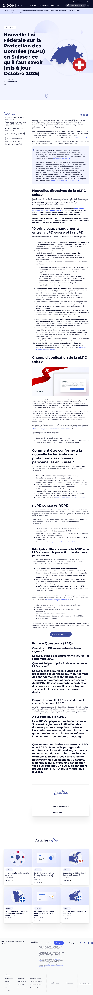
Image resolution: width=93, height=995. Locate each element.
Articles (33, 5)
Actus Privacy (8, 991)
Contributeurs (43, 5)
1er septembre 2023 (79, 137)
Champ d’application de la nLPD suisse (14, 129)
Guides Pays (12, 11)
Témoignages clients (36, 984)
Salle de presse (21, 987)
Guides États (21, 984)
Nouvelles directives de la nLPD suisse (14, 118)
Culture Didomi (22, 981)
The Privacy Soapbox (36, 981)
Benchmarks (21, 978)
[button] (87, 2)
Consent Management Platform (58, 600)
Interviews (7, 981)
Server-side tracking (35, 978)
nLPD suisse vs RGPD (13, 141)
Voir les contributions (61, 812)
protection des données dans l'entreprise (70, 497)
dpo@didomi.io (49, 964)
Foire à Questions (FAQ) (13, 144)
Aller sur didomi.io (85, 984)
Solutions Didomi (35, 987)
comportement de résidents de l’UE (62, 542)
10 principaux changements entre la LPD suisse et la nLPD (15, 124)
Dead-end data (9, 978)
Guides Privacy (9, 987)
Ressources (55, 5)
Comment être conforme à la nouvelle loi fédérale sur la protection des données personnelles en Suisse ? (15, 136)
